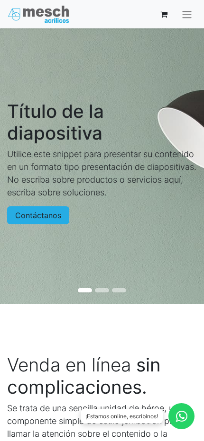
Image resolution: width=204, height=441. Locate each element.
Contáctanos (38, 215)
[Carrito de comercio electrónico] (163, 14)
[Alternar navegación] (187, 14)
